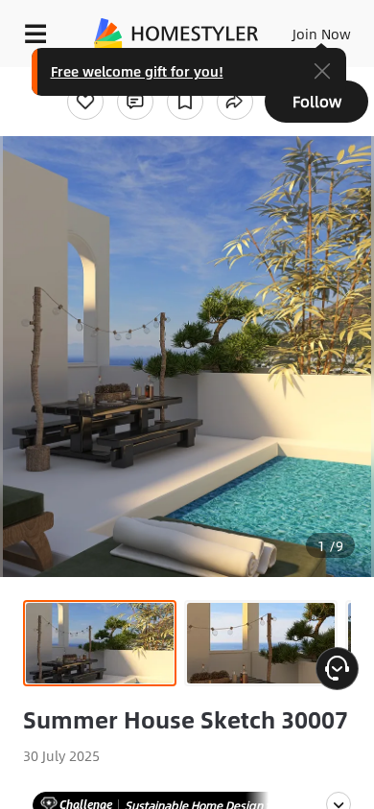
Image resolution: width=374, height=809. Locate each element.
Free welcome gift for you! (137, 71)
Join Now (321, 33)
